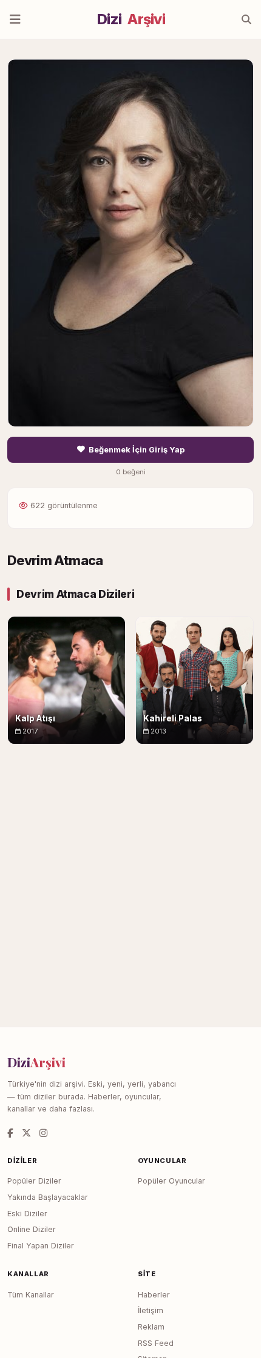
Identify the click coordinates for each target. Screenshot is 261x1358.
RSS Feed (156, 1343)
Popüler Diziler (34, 1180)
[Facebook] (10, 1133)
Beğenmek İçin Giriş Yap (137, 449)
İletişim (150, 1310)
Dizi (131, 19)
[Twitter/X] (26, 1133)
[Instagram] (43, 1133)
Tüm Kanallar (30, 1294)
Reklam (151, 1326)
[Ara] (246, 19)
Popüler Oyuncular (171, 1180)
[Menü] (15, 19)
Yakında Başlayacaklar (47, 1197)
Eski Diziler (27, 1213)
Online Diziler (31, 1229)
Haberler (154, 1294)
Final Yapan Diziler (40, 1245)
